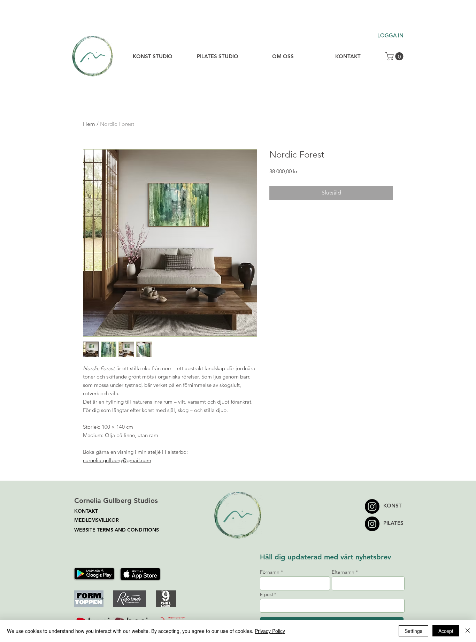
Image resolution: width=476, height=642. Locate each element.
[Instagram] (372, 524)
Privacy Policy (270, 630)
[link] (395, 56)
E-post (266, 594)
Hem (89, 124)
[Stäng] (467, 630)
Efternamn (343, 572)
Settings (413, 630)
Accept (445, 630)
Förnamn (269, 572)
